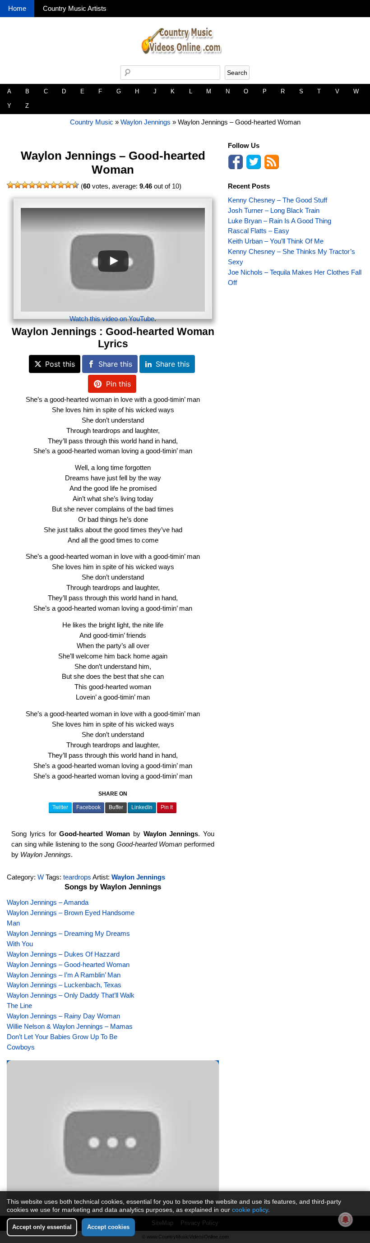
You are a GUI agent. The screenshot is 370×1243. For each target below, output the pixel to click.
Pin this (118, 383)
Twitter (60, 807)
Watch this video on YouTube (111, 318)
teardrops (77, 877)
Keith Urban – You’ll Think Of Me (276, 241)
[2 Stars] (17, 185)
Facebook (88, 807)
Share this (115, 363)
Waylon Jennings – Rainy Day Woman (63, 1016)
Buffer (116, 807)
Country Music (91, 122)
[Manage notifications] (345, 1219)
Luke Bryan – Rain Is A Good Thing (279, 221)
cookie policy (250, 1209)
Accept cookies (108, 1227)
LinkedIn (142, 807)
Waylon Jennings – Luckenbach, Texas (64, 985)
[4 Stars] (32, 185)
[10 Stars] (75, 185)
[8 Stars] (61, 185)
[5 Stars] (39, 185)
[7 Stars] (53, 185)
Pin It (167, 807)
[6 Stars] (46, 185)
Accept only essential (42, 1227)
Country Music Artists (74, 8)
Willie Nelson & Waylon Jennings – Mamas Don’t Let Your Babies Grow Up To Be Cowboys (70, 1036)
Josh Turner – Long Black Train (273, 210)
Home (17, 8)
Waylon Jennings (145, 122)
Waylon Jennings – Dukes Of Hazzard (63, 954)
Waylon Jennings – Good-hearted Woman (113, 162)
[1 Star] (10, 185)
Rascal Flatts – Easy (258, 231)
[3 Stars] (24, 185)
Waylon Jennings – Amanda (47, 902)
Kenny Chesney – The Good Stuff (277, 200)
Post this (60, 363)
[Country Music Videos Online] (185, 63)
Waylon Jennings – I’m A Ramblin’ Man (63, 975)
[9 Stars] (68, 185)
